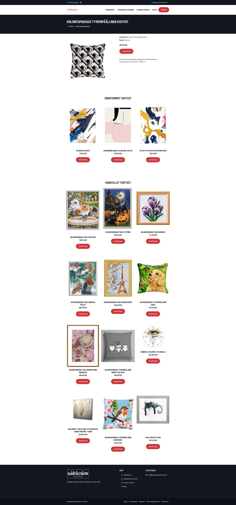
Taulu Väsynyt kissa (153, 437)
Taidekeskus (110, 10)
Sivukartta (164, 502)
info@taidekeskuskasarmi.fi (159, 2)
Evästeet (142, 502)
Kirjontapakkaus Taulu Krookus (153, 232)
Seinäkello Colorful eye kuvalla (153, 352)
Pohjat (71, 26)
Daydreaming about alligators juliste (118, 150)
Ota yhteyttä (133, 502)
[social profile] (81, 2)
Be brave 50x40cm (83, 150)
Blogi (154, 10)
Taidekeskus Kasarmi (125, 10)
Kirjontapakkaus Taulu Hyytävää (118, 232)
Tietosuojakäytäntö (153, 502)
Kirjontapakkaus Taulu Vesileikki (83, 237)
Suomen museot (143, 10)
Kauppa (163, 10)
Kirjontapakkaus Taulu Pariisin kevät (118, 302)
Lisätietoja (126, 51)
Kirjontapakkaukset (83, 26)
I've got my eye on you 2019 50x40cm (153, 150)
